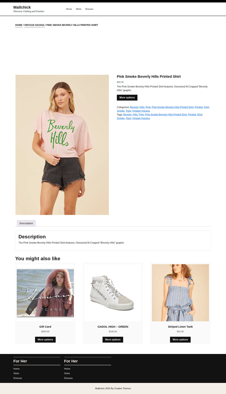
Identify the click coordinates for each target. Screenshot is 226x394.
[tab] (26, 223)
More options (127, 97)
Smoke (121, 111)
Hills (141, 107)
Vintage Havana (34, 25)
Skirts (78, 9)
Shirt (206, 107)
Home (69, 9)
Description (26, 223)
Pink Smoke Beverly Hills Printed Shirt (173, 107)
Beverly (134, 107)
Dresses (89, 9)
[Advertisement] (113, 50)
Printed (199, 107)
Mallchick (22, 7)
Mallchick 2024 (113, 388)
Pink (148, 107)
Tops (128, 111)
